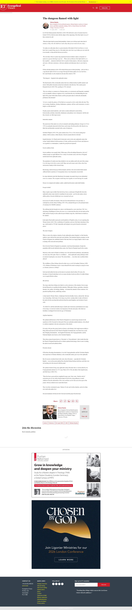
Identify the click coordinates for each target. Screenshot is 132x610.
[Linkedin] (62, 584)
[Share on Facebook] (65, 401)
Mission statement (42, 597)
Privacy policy (41, 603)
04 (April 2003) (59, 423)
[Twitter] (56, 584)
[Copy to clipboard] (77, 401)
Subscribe (105, 8)
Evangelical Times (68, 608)
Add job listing (41, 585)
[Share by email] (73, 401)
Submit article (41, 589)
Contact (39, 593)
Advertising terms (42, 599)
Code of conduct (41, 601)
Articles (45, 423)
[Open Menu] (96, 7)
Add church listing (42, 587)
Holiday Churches (42, 583)
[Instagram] (59, 584)
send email (25, 585)
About (38, 591)
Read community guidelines (29, 432)
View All (84, 416)
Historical (51, 423)
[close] (130, 2)
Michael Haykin (54, 22)
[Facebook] (53, 584)
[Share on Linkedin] (69, 401)
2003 (66, 423)
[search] (93, 8)
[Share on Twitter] (61, 401)
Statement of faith (42, 595)
